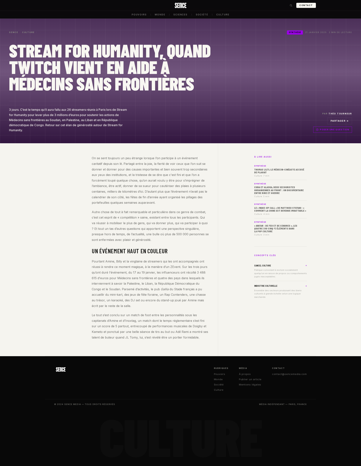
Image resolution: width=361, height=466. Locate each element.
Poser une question (334, 129)
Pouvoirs (139, 14)
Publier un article (250, 379)
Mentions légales (250, 384)
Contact (306, 5)
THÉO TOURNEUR (340, 113)
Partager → (340, 120)
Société (202, 14)
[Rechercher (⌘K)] (291, 5)
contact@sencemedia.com (289, 374)
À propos (245, 374)
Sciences (180, 14)
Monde (160, 14)
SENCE (13, 32)
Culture (222, 14)
